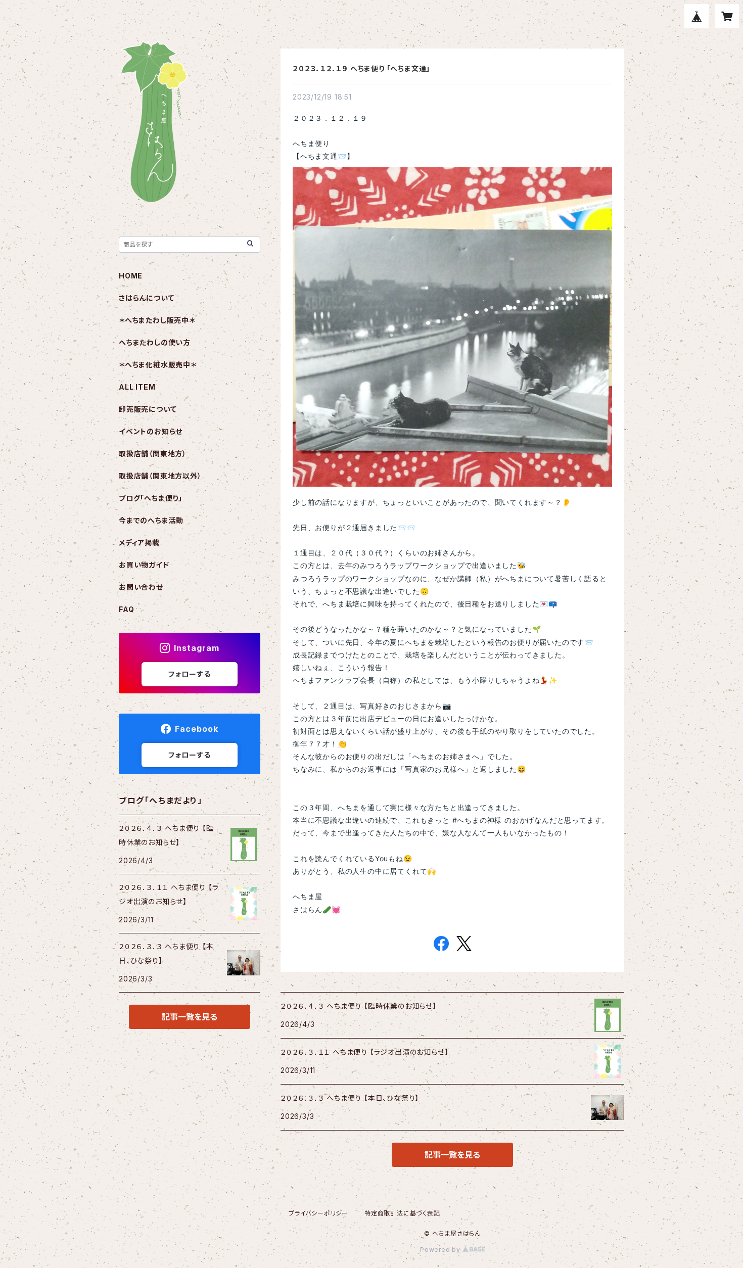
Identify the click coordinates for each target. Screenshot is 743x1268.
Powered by (441, 1249)
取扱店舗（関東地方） (153, 453)
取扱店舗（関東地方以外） (160, 476)
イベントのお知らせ (150, 431)
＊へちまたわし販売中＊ (157, 320)
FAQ (126, 609)
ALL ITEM (137, 387)
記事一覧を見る (452, 1155)
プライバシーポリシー (318, 1213)
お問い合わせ (141, 587)
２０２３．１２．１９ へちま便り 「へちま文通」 (361, 68)
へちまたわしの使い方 (155, 342)
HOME (131, 275)
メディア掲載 (139, 542)
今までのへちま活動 (151, 520)
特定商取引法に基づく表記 (402, 1213)
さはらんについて (146, 298)
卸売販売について (147, 409)
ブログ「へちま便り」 (150, 498)
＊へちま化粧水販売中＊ (158, 364)
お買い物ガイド (144, 564)
